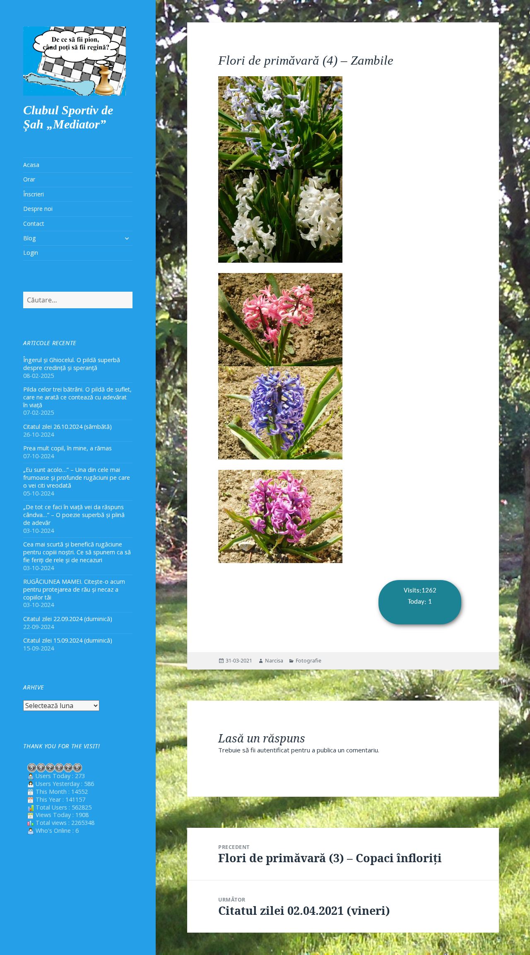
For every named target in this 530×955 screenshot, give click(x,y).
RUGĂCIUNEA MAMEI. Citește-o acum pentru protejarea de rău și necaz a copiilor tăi (74, 589)
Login (30, 252)
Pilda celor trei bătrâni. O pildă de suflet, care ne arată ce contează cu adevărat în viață (77, 397)
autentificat (273, 750)
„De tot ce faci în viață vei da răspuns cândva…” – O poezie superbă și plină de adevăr (74, 515)
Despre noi (38, 209)
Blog (29, 238)
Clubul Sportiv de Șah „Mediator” (68, 117)
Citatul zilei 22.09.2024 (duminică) (67, 619)
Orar (29, 179)
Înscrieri (33, 194)
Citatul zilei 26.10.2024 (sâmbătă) (67, 426)
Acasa (31, 165)
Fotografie (308, 660)
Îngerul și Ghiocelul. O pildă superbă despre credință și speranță (71, 364)
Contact (33, 223)
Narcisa (274, 660)
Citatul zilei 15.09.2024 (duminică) (67, 640)
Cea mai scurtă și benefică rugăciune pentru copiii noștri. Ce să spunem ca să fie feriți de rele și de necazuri (77, 552)
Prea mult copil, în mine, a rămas (67, 448)
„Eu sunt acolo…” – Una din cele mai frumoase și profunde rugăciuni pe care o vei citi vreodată (76, 477)
